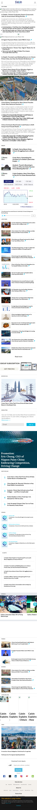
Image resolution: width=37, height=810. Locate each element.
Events (10, 790)
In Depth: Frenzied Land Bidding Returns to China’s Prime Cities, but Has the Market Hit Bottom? (18, 58)
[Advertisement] (18, 628)
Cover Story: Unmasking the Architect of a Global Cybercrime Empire (23, 159)
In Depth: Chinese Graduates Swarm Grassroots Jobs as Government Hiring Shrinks (17, 15)
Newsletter (10, 784)
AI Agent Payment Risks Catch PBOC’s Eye (15, 40)
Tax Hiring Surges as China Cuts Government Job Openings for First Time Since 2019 (18, 30)
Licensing (29, 784)
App (6, 784)
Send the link (18, 770)
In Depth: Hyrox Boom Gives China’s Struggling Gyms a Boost (23, 150)
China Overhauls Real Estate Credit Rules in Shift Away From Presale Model (17, 115)
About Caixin (6, 790)
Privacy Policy (14, 796)
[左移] (2, 604)
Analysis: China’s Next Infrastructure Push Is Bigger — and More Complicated (20, 491)
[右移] (35, 604)
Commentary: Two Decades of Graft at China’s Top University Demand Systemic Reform (20, 535)
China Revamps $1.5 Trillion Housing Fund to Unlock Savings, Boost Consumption (17, 73)
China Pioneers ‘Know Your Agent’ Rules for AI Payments (18, 48)
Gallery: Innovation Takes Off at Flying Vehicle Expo (12, 615)
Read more (18, 356)
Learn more (8, 803)
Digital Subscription (16, 784)
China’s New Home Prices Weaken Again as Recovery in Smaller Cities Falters (17, 70)
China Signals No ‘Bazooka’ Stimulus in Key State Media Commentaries (20, 484)
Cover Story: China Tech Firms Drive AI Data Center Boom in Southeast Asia (20, 477)
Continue (18, 805)
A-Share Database (27, 207)
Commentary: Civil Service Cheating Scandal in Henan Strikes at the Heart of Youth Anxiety (18, 27)
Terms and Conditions (21, 796)
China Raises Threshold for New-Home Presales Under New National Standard (17, 103)
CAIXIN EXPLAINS (5, 694)
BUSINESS (3, 666)
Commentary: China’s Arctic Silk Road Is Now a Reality (21, 525)
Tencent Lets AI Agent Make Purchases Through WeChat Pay (16, 51)
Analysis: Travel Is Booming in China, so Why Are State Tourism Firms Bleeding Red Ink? (24, 166)
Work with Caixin (27, 790)
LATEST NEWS (4, 219)
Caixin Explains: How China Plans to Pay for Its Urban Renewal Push (24, 174)
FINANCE (3, 638)
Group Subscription (24, 784)
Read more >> (6, 420)
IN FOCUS (3, 593)
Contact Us (21, 790)
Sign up (31, 424)
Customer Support (16, 790)
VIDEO (2, 724)
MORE (33, 215)
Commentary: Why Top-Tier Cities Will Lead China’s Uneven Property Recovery (17, 118)
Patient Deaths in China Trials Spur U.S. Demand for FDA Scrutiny (19, 497)
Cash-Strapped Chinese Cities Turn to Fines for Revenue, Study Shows (20, 504)
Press (32, 790)
